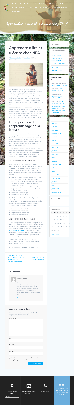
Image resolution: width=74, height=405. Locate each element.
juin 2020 (54, 171)
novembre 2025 (56, 133)
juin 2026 (54, 123)
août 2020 (54, 168)
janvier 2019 (55, 188)
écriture (24, 247)
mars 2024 (55, 154)
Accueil (15, 3)
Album (45, 7)
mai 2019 (54, 185)
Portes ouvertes (56, 55)
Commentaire (13, 318)
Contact (27, 12)
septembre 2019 (56, 178)
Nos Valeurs (24, 3)
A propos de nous (38, 3)
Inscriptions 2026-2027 (58, 64)
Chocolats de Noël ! (57, 71)
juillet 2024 (55, 147)
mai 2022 (54, 157)
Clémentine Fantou (15, 58)
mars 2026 (55, 130)
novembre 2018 (56, 192)
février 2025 (55, 144)
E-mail (11, 345)
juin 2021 (54, 161)
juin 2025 (54, 137)
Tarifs (30, 7)
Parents (22, 7)
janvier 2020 (55, 175)
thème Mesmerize (62, 394)
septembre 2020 (56, 164)
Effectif (38, 7)
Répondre (20, 297)
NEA (37, 247)
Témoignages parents (58, 7)
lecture (31, 247)
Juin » (57, 234)
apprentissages (15, 247)
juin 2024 (54, 151)
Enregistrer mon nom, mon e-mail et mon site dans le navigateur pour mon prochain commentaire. (25, 359)
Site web (11, 351)
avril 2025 (54, 140)
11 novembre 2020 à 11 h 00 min (25, 280)
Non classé (27, 58)
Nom (11, 338)
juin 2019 (54, 182)
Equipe (14, 7)
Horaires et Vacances (55, 3)
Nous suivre (16, 12)
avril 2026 (54, 126)
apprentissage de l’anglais (16, 230)
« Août (53, 234)
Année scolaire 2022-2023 (59, 85)
